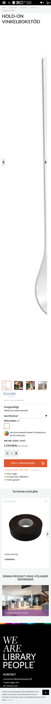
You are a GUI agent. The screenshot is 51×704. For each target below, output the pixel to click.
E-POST (25, 470)
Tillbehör (12, 8)
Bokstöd (24, 8)
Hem (3, 8)
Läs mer (10, 700)
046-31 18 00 (12, 470)
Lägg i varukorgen (23, 463)
